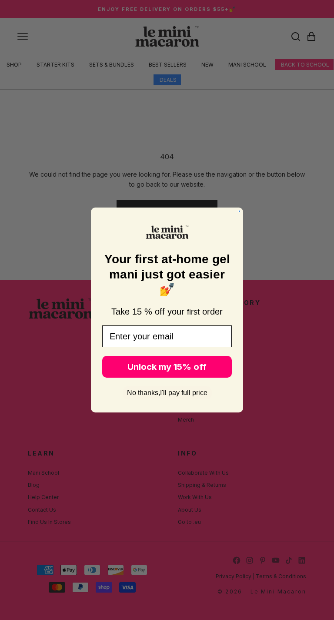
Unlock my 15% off (167, 367)
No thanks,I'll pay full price (167, 392)
